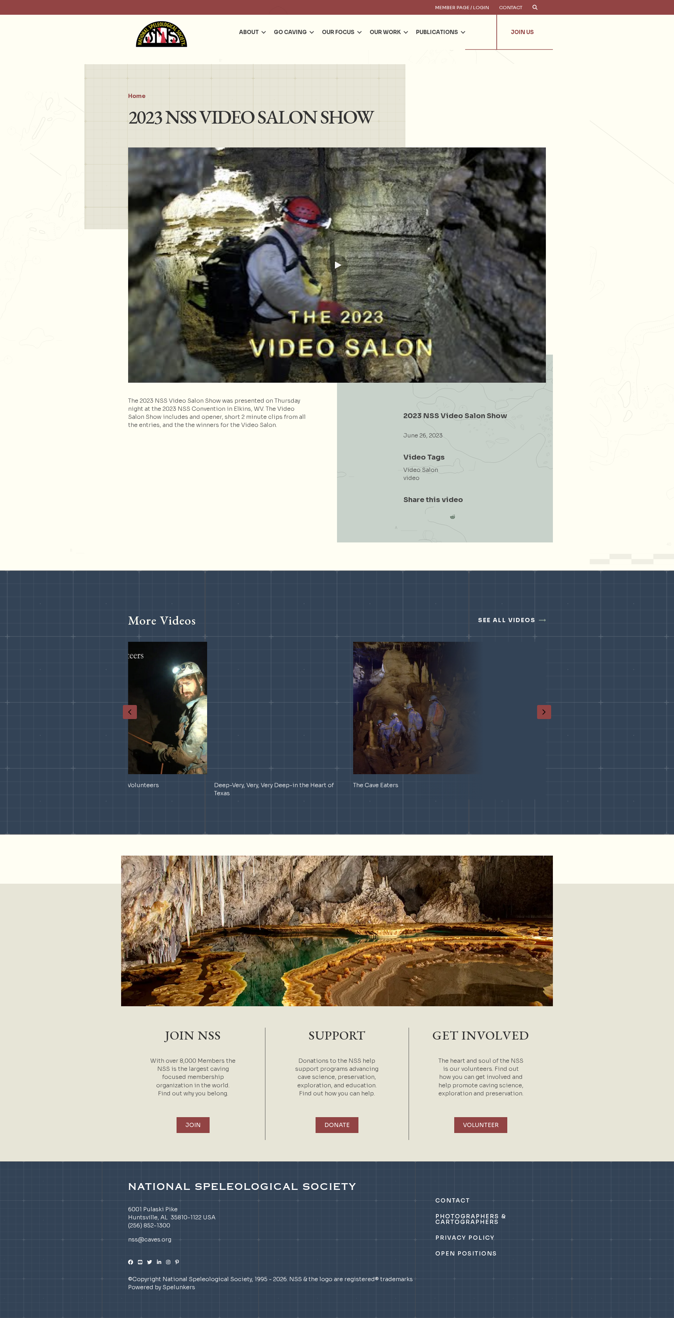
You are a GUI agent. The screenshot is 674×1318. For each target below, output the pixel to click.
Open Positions (466, 1253)
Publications (437, 32)
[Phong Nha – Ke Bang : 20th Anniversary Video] (476, 720)
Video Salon (420, 470)
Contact (510, 8)
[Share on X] (424, 517)
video (411, 478)
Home (137, 96)
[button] (264, 32)
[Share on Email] (438, 517)
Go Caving (290, 32)
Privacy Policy (465, 1237)
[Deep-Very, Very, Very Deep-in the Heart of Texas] (198, 720)
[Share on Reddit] (452, 517)
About (249, 32)
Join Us (522, 32)
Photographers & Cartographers (470, 1219)
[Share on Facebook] (410, 517)
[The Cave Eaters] (337, 720)
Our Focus (338, 32)
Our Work (385, 32)
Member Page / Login (462, 8)
